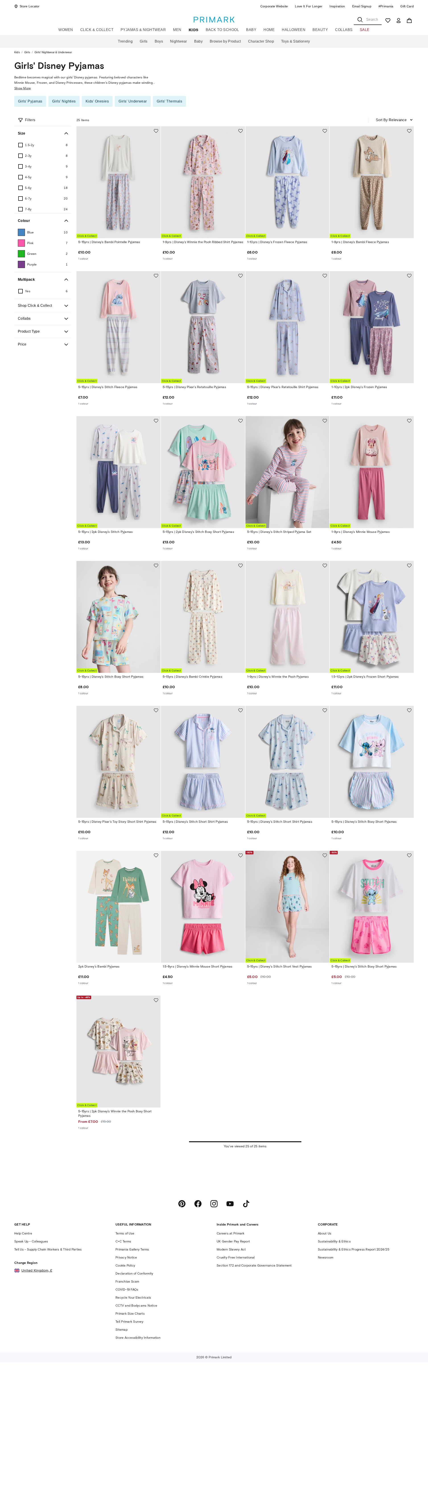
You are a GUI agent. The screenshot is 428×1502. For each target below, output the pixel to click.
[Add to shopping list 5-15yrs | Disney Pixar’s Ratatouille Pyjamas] (240, 275)
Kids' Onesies (97, 101)
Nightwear (178, 41)
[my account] (398, 20)
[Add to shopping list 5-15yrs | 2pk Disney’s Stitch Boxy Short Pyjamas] (240, 420)
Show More (22, 88)
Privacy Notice (126, 1257)
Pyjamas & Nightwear (143, 30)
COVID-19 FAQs (126, 1289)
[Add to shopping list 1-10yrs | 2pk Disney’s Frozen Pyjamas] (409, 275)
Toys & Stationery (295, 41)
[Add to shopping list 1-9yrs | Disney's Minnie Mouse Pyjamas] (409, 420)
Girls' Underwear (133, 101)
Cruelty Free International (236, 1257)
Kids (194, 29)
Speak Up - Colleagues (31, 1241)
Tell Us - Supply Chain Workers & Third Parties (48, 1249)
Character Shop (261, 41)
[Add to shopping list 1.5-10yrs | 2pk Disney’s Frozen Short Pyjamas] (409, 565)
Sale (365, 30)
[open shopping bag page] (409, 20)
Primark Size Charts (130, 1314)
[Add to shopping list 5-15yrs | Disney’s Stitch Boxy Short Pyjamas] (156, 565)
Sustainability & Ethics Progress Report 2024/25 (353, 1249)
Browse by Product (225, 41)
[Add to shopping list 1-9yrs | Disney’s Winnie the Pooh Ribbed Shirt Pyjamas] (240, 130)
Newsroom (325, 1257)
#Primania (386, 6)
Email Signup (361, 6)
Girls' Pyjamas (30, 101)
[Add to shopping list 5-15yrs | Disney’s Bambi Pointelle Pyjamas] (156, 130)
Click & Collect (96, 30)
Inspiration (337, 6)
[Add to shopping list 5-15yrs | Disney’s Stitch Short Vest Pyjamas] (324, 855)
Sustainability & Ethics (334, 1241)
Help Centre (23, 1233)
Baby (251, 30)
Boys (159, 41)
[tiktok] (246, 1203)
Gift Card (407, 6)
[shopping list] (387, 20)
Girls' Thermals (169, 101)
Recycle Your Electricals (133, 1297)
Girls (144, 41)
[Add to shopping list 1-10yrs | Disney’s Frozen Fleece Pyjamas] (324, 130)
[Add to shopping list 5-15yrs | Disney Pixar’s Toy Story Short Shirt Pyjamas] (156, 710)
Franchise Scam (127, 1281)
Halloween (293, 30)
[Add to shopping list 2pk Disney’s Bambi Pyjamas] (156, 855)
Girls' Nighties (64, 101)
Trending (125, 41)
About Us (324, 1233)
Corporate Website (274, 6)
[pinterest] (181, 1203)
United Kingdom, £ (36, 1270)
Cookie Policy (125, 1265)
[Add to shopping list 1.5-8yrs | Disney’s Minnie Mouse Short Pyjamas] (240, 855)
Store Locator (30, 6)
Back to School (222, 30)
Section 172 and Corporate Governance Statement (254, 1265)
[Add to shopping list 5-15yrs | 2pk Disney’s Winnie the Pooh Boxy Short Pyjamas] (156, 1000)
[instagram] (214, 1203)
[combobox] (368, 19)
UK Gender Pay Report (233, 1241)
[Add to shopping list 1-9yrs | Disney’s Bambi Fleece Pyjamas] (409, 130)
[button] (415, 1490)
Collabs (343, 30)
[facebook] (197, 1203)
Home (269, 30)
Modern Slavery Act (231, 1249)
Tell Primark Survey (129, 1322)
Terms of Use (124, 1233)
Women (65, 30)
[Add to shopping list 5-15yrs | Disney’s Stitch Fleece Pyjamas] (156, 275)
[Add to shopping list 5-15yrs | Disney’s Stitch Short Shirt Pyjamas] (240, 710)
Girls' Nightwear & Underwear (53, 52)
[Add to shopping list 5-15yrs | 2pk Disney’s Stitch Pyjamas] (156, 420)
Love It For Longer (308, 6)
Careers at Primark (231, 1233)
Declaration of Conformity (134, 1273)
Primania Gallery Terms (132, 1249)
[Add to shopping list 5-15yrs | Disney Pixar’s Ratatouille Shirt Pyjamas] (324, 275)
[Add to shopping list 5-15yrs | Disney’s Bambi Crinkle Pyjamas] (240, 565)
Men (177, 30)
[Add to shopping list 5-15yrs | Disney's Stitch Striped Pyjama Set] (324, 420)
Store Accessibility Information (137, 1338)
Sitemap (121, 1330)
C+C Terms (123, 1241)
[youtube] (230, 1203)
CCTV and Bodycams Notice (136, 1306)
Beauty (320, 30)
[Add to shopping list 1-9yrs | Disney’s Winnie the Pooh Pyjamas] (324, 565)
